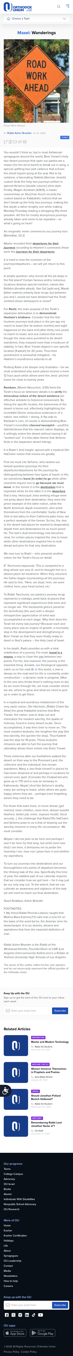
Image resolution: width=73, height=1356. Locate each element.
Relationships (14, 40)
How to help (11, 1281)
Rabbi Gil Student (43, 1046)
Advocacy (9, 1179)
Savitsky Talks (15, 97)
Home (7, 1225)
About (7, 1251)
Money (11, 55)
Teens (7, 1169)
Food (10, 26)
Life (6, 1246)
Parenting (12, 47)
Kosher (8, 1231)
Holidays (9, 1241)
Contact (8, 1266)
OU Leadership (12, 1261)
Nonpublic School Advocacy (20, 1204)
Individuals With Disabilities (19, 1199)
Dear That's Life (13, 106)
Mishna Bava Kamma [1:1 (19, 917)
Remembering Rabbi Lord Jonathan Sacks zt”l (46, 1124)
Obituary (37, 1118)
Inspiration (13, 69)
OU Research (11, 1209)
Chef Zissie (13, 122)
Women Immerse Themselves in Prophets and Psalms (48, 1070)
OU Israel (9, 1184)
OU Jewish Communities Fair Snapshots (14, 134)
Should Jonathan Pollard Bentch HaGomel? (46, 1097)
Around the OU (40, 1064)
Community (13, 76)
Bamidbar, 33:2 (14, 235)
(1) (32, 669)
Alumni (8, 1194)
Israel (10, 62)
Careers (8, 1286)
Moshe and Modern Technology (50, 1042)
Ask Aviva (12, 115)
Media (7, 1271)
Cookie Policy (29, 1352)
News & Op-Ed (15, 83)
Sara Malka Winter (44, 1077)
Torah (64, 137)
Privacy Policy (11, 1352)
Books (7, 1189)
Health (10, 33)
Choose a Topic (21, 19)
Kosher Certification (15, 1236)
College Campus (13, 1174)
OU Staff (39, 1130)
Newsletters (11, 1276)
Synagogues (11, 1256)
